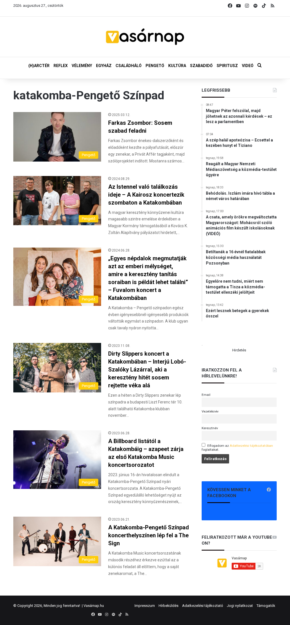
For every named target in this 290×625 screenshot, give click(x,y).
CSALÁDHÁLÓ (129, 65)
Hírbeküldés (168, 605)
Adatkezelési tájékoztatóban (251, 446)
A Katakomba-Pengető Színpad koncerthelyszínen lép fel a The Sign (148, 535)
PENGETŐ (155, 65)
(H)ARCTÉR (39, 65)
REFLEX (61, 65)
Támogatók (266, 605)
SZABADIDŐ (201, 65)
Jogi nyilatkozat (240, 605)
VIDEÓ (247, 65)
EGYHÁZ (104, 65)
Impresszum (145, 605)
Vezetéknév (210, 411)
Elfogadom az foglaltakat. (237, 448)
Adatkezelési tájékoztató (202, 605)
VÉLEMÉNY (82, 65)
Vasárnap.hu (94, 605)
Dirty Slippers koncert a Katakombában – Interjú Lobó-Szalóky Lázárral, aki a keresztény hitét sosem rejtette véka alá (147, 369)
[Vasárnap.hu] (145, 37)
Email (206, 395)
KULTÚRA (177, 65)
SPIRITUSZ (227, 65)
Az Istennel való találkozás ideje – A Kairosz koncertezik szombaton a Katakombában (146, 194)
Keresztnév (210, 428)
